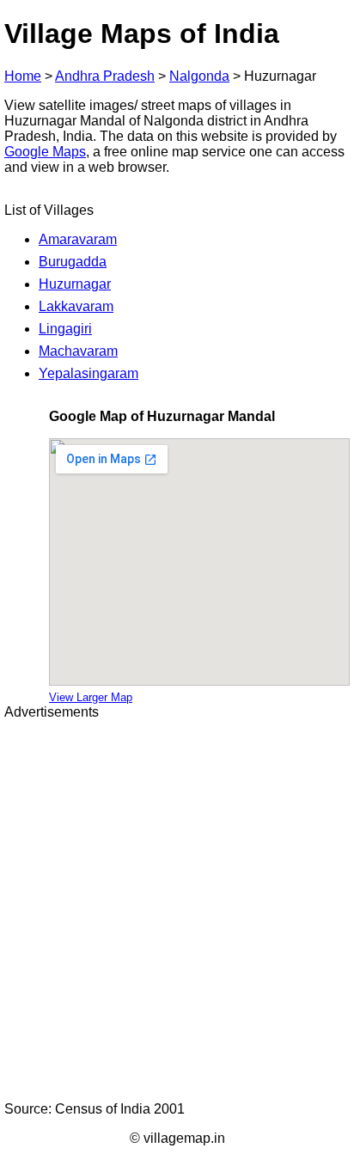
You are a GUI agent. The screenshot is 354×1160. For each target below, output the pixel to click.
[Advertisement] (177, 911)
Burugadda (73, 261)
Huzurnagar (75, 284)
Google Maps (45, 151)
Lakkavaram (76, 306)
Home (22, 76)
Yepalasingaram (88, 373)
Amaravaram (78, 239)
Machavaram (78, 351)
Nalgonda (199, 76)
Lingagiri (65, 328)
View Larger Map (90, 697)
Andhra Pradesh (105, 76)
